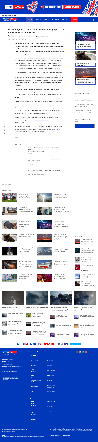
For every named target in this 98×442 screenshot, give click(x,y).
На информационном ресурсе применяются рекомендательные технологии (11, 378)
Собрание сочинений (35, 388)
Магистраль (33, 371)
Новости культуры (51, 370)
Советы (17, 137)
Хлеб (32, 391)
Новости (29, 19)
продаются (57, 92)
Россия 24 (33, 405)
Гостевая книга (50, 406)
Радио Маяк (33, 414)
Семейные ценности (35, 386)
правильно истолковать (42, 120)
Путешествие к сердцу (51, 382)
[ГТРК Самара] (9, 19)
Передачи (33, 355)
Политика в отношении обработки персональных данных (11, 374)
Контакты (49, 408)
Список (54, 129)
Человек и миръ (50, 375)
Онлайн (74, 19)
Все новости (84, 126)
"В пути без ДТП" (50, 387)
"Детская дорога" (34, 360)
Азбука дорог (49, 365)
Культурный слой (50, 372)
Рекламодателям (50, 411)
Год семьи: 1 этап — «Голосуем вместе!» (51, 391)
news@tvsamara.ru (14, 362)
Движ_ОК (49, 393)
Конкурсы (38, 19)
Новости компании (51, 403)
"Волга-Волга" (50, 380)
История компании (51, 401)
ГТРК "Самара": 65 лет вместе (35, 368)
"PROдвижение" (50, 360)
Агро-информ (50, 367)
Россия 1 (33, 403)
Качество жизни (50, 377)
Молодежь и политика (35, 377)
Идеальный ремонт (51, 385)
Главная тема (33, 365)
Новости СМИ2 (6, 184)
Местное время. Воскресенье (34, 375)
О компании (65, 19)
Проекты (46, 19)
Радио (57, 19)
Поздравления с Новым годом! (36, 381)
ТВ (52, 19)
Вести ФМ (33, 419)
